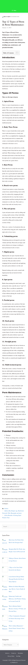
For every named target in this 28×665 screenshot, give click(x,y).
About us (7, 653)
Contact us (13, 653)
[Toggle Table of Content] (16, 52)
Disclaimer (20, 653)
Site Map (18, 656)
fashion (6, 508)
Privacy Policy (11, 656)
